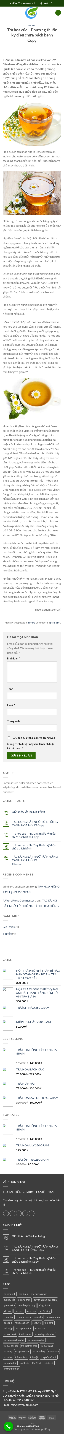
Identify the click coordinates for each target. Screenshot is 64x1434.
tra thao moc (25, 1334)
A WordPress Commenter (18, 900)
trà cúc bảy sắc (11, 1345)
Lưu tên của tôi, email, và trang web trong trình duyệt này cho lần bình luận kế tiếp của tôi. (31, 743)
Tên (10, 688)
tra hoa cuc (39, 1328)
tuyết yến (24, 1363)
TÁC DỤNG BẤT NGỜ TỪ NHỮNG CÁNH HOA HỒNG (35, 858)
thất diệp (8, 1328)
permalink (55, 622)
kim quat (19, 1311)
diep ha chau (24, 1299)
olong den (9, 1317)
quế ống (8, 1322)
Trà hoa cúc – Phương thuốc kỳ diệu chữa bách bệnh (33, 846)
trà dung (8, 1351)
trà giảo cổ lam (22, 1351)
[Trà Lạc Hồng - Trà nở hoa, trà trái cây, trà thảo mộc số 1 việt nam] (32, 13)
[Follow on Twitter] (19, 1213)
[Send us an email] (25, 1213)
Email (11, 705)
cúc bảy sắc (9, 1299)
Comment (17, 864)
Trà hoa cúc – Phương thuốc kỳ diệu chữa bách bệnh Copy (33, 835)
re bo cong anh (22, 1322)
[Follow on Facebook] (6, 1213)
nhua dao (31, 1311)
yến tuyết (49, 1363)
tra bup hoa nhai (23, 1328)
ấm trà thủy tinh (11, 1368)
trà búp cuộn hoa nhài (14, 1340)
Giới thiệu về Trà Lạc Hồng (28, 811)
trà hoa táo (53, 1351)
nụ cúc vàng (44, 1311)
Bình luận (13, 658)
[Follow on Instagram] (12, 1213)
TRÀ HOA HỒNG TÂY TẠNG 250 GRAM (31, 889)
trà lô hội (8, 1357)
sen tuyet (36, 1322)
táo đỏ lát (36, 1363)
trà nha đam (21, 1357)
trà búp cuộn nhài (36, 1340)
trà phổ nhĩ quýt (49, 1357)
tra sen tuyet (10, 1334)
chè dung (23, 1294)
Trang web (13, 721)
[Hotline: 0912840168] (8, 1426)
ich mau (7, 1311)
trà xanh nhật (10, 1363)
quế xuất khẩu (53, 1317)
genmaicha (9, 1305)
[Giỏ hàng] (58, 13)
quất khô (38, 1317)
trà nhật (34, 1357)
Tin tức (32, 25)
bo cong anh (9, 1294)
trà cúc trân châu (29, 1345)
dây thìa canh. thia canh (45, 1299)
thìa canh (49, 1322)
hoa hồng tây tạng (26, 1305)
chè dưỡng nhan (39, 1294)
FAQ (32, 1423)
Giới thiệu (9, 926)
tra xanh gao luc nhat (45, 1334)
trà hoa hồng (39, 1351)
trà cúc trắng (47, 1345)
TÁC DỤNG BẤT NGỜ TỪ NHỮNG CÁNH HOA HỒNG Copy (35, 823)
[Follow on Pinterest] (31, 1213)
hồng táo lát (44, 1305)
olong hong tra (24, 1317)
